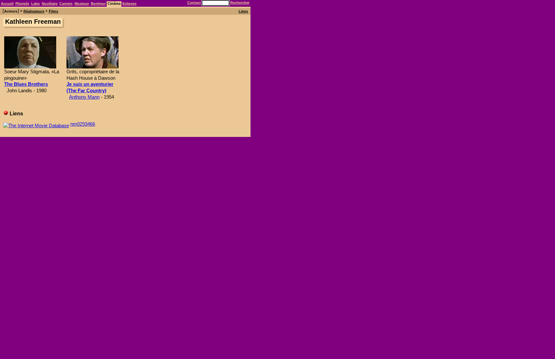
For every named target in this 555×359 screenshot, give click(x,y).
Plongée (22, 3)
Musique (82, 3)
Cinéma (114, 3)
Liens (243, 11)
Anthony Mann (84, 97)
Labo (35, 3)
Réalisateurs (33, 11)
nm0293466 (82, 124)
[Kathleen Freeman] (30, 66)
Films (53, 11)
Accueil (7, 3)
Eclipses (129, 3)
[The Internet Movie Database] (36, 124)
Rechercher (240, 2)
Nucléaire (49, 3)
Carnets (66, 3)
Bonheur (98, 3)
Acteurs (10, 11)
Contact (194, 2)
